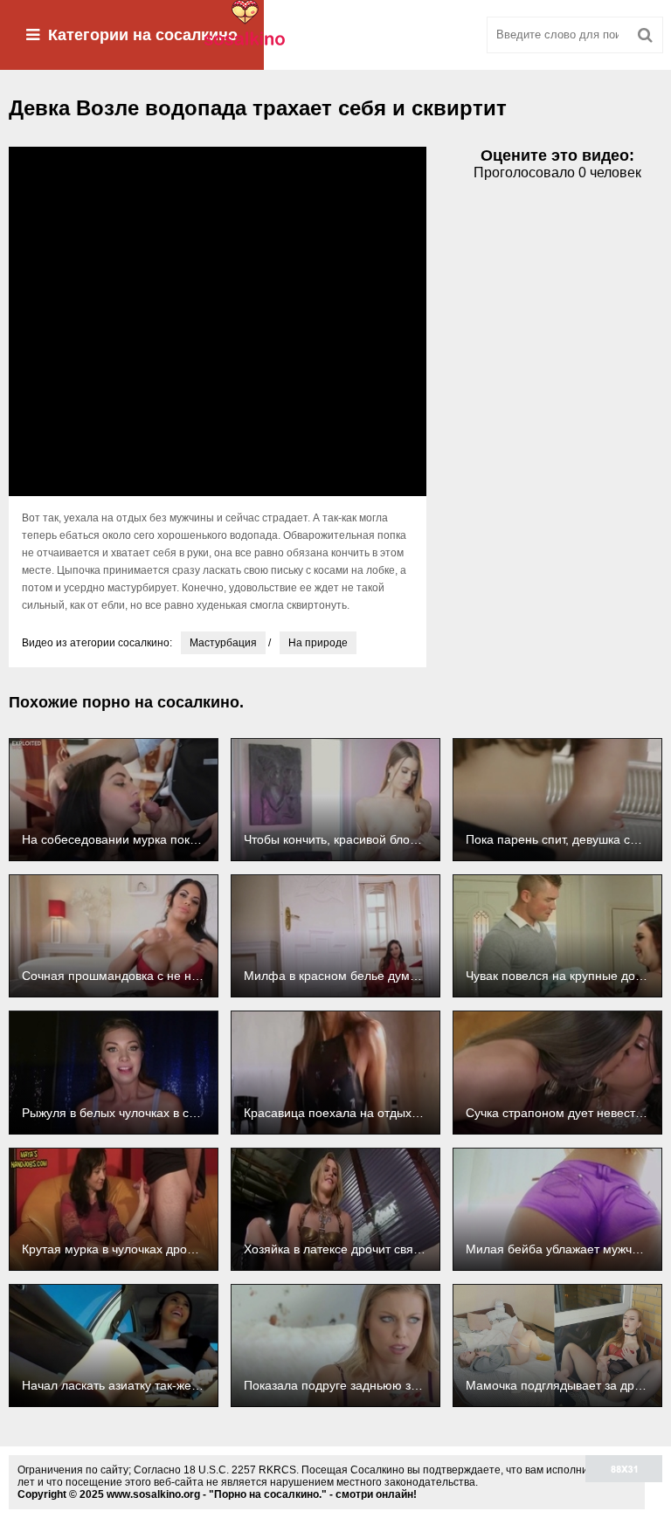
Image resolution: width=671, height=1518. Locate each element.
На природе (318, 643)
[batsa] (335, 35)
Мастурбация (223, 643)
